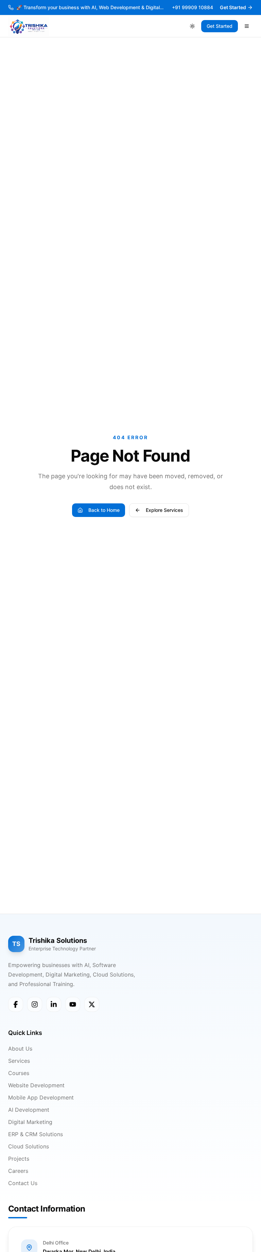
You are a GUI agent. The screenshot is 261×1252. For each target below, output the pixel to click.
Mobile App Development (41, 1097)
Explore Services (164, 510)
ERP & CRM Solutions (35, 1134)
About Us (20, 1048)
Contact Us (22, 1183)
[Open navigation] (247, 26)
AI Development (28, 1109)
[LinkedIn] (53, 1004)
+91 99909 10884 (192, 7)
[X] (91, 1004)
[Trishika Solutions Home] (28, 26)
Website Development (36, 1085)
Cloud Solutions (28, 1146)
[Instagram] (34, 1004)
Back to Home (104, 510)
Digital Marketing (30, 1122)
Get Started (233, 7)
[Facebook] (15, 1004)
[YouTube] (72, 1004)
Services (19, 1060)
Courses (18, 1073)
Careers (18, 1170)
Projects (18, 1158)
